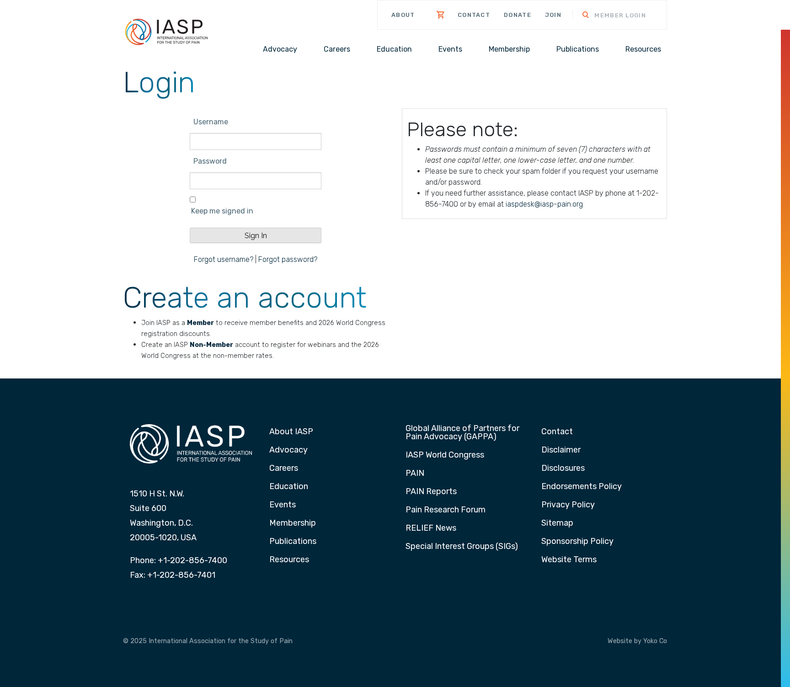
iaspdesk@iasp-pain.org (544, 204)
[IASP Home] (166, 31)
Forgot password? (287, 259)
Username (210, 121)
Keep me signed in (222, 211)
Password (210, 161)
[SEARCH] (579, 15)
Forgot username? (223, 259)
